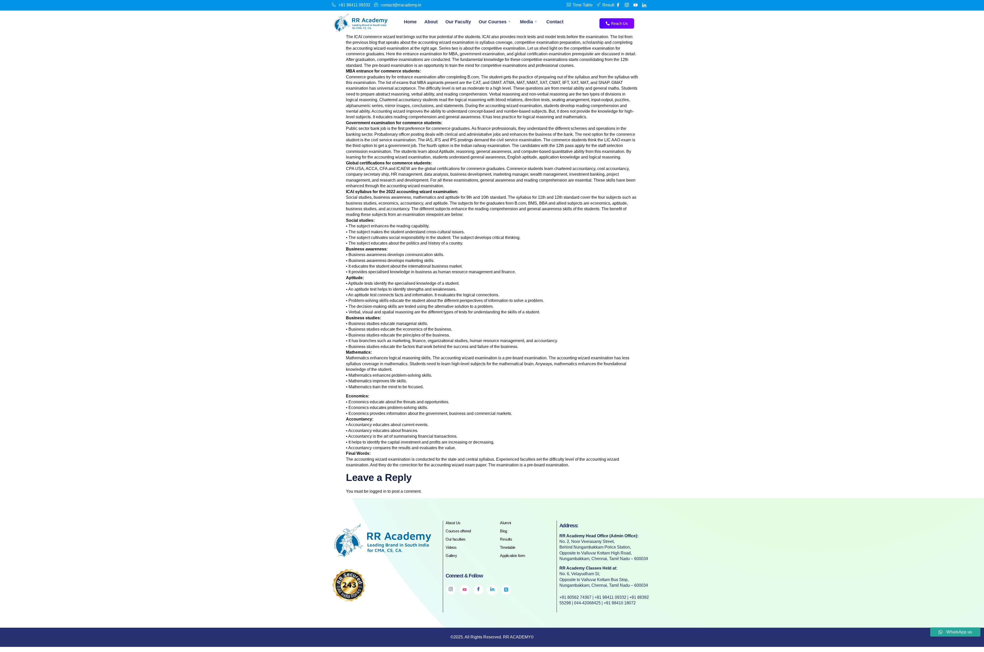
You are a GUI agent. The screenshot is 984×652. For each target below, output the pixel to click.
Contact (554, 21)
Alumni (505, 523)
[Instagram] (451, 590)
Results (506, 539)
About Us (453, 523)
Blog (503, 531)
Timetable (507, 547)
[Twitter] (506, 590)
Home (410, 21)
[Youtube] (635, 5)
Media (526, 21)
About (431, 21)
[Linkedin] (644, 5)
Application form (512, 555)
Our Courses (493, 21)
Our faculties (456, 539)
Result (608, 5)
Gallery (451, 555)
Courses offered (458, 531)
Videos (451, 547)
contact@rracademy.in (401, 5)
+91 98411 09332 (354, 5)
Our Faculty (458, 21)
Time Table (583, 5)
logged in (378, 491)
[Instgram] (627, 5)
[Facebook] (618, 5)
